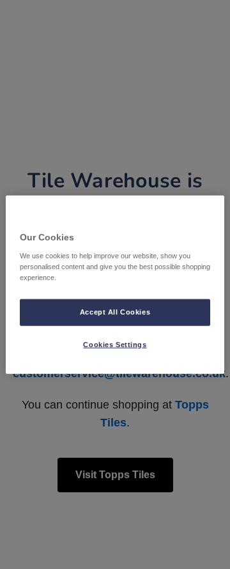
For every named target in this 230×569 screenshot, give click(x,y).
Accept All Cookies (115, 311)
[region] (115, 285)
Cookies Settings (114, 344)
